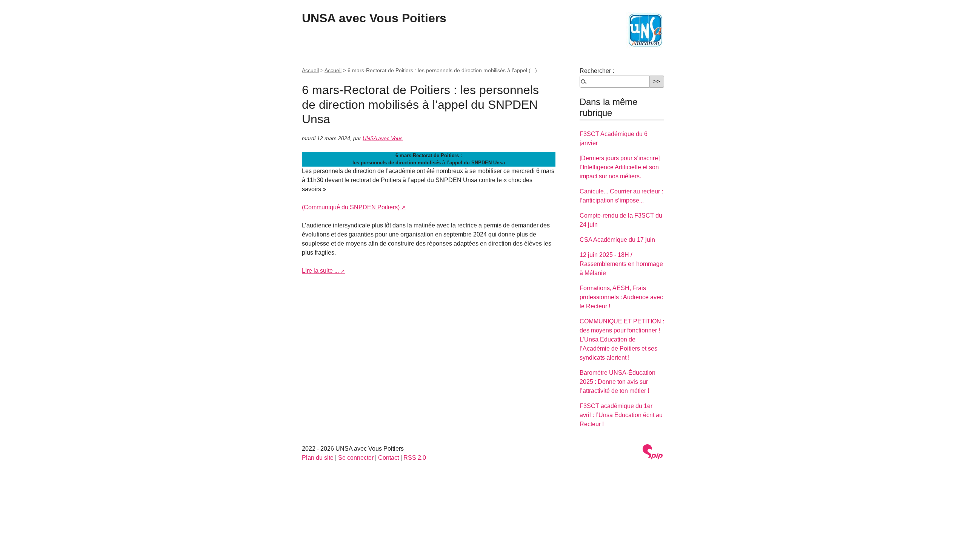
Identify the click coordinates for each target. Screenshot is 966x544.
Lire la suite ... (320, 270)
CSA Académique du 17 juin (617, 239)
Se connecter (356, 457)
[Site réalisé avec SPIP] (652, 451)
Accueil (310, 70)
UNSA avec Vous (383, 138)
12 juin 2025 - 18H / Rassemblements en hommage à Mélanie (621, 264)
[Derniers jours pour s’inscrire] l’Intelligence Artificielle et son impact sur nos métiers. (620, 167)
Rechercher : (597, 71)
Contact (388, 457)
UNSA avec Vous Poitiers (374, 18)
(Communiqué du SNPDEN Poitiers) (351, 207)
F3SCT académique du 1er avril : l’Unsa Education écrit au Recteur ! (621, 415)
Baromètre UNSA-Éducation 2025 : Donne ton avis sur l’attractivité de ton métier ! (617, 381)
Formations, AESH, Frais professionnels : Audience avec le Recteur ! (621, 297)
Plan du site (318, 457)
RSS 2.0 (414, 457)
